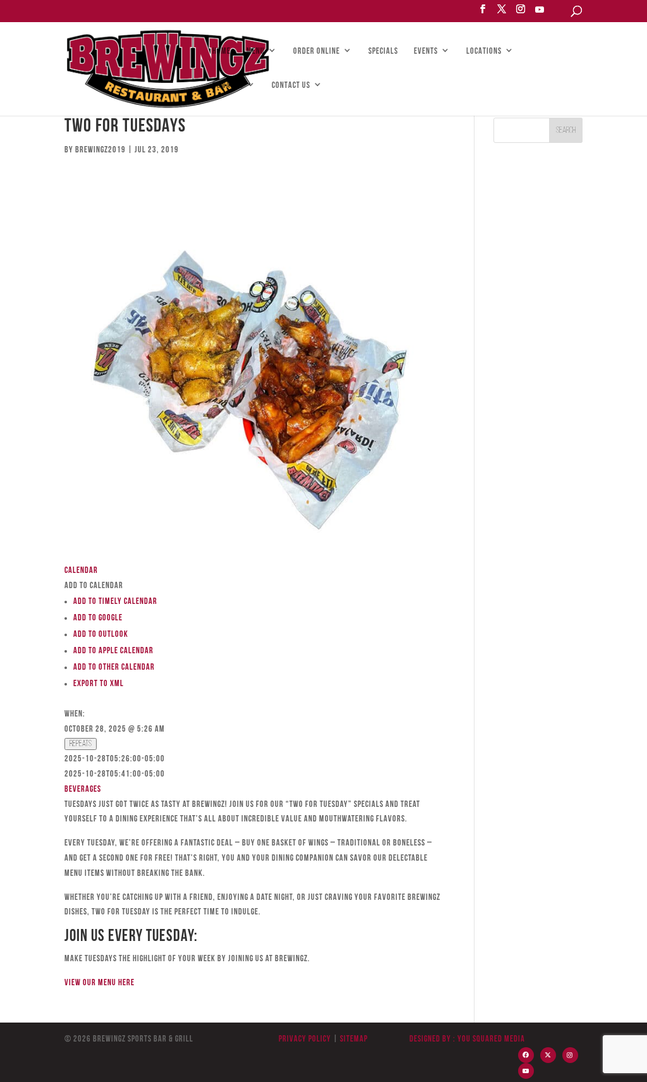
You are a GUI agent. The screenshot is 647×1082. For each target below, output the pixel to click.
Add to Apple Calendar (113, 651)
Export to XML (98, 684)
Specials (383, 51)
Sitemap (353, 1039)
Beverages (82, 789)
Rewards (227, 86)
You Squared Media (491, 1039)
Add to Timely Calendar (115, 601)
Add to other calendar (114, 667)
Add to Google (98, 618)
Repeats (81, 744)
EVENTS (426, 51)
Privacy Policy (305, 1039)
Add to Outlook (100, 634)
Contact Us (291, 86)
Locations (484, 51)
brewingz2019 (100, 150)
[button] (93, 586)
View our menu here (99, 983)
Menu (255, 51)
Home (221, 51)
